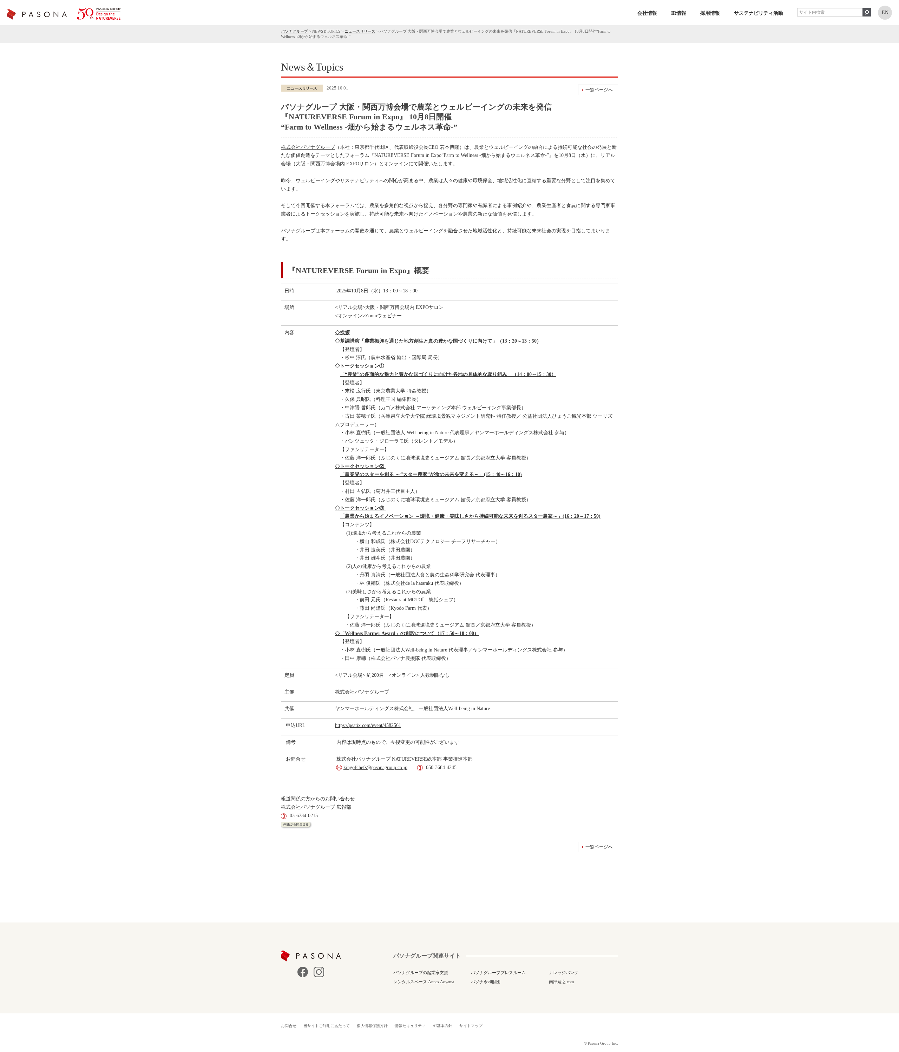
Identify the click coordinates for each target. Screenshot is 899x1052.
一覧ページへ (599, 89)
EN (885, 12)
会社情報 (647, 13)
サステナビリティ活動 (758, 13)
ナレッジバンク (563, 972)
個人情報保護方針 (372, 1026)
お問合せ (288, 1026)
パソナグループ (294, 31)
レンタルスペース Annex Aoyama (423, 981)
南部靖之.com (561, 981)
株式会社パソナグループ (308, 147)
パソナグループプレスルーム (498, 972)
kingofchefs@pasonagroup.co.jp (375, 767)
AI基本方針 (442, 1026)
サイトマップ (471, 1026)
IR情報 (678, 13)
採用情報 (710, 13)
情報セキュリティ (410, 1026)
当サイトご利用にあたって (326, 1026)
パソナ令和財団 (485, 981)
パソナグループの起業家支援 (420, 972)
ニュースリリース (359, 31)
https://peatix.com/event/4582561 (368, 725)
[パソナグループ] (63, 14)
